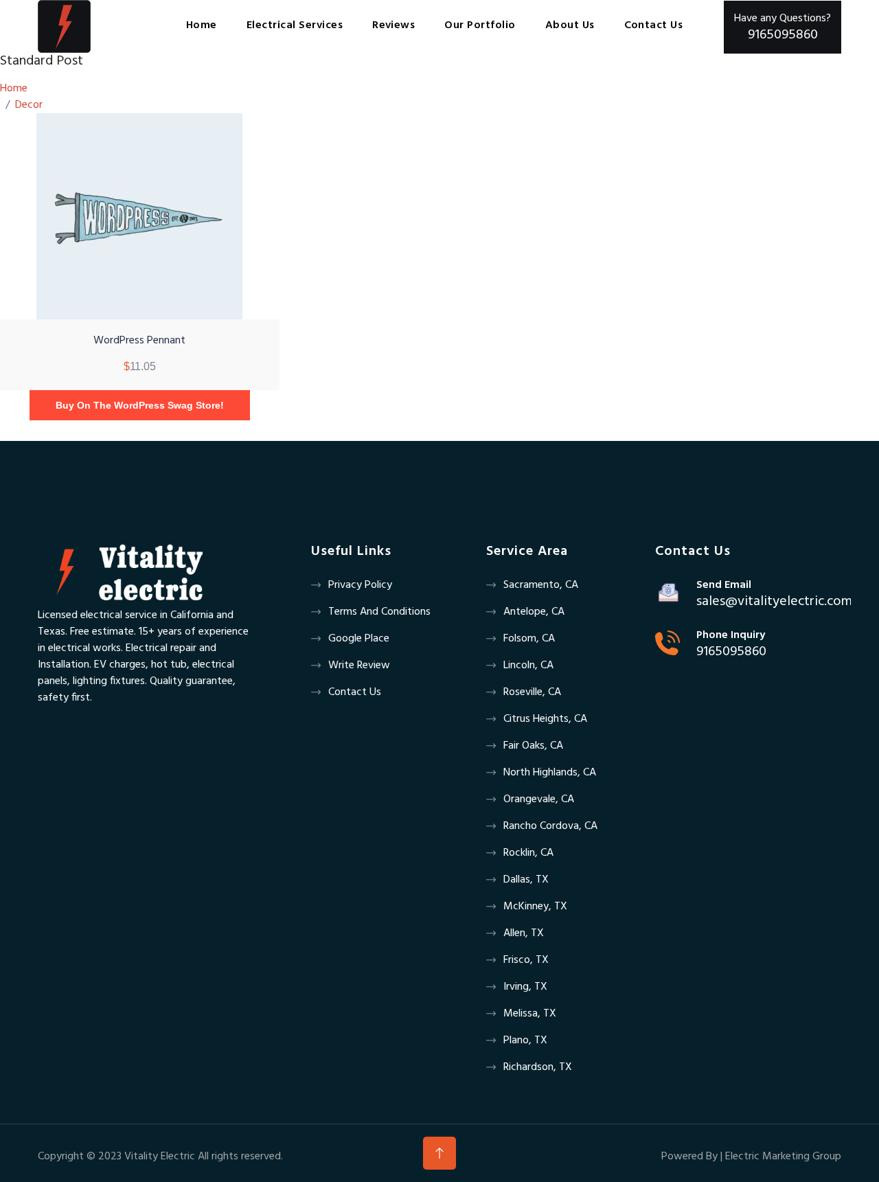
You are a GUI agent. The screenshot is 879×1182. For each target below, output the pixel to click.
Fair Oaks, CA (533, 746)
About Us (570, 25)
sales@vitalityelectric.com (774, 602)
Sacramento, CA (540, 585)
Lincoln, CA (528, 665)
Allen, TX (523, 933)
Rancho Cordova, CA (550, 826)
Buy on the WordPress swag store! (140, 405)
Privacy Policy (360, 585)
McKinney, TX (535, 906)
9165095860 (731, 652)
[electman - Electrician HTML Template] (120, 572)
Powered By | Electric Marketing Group (751, 1157)
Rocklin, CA (528, 853)
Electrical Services (295, 25)
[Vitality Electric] (64, 27)
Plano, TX (525, 1040)
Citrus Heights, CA (545, 719)
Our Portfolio (479, 25)
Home (201, 25)
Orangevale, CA (538, 799)
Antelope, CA (533, 612)
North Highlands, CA (549, 772)
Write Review (359, 665)
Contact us (653, 25)
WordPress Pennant (139, 341)
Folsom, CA (529, 638)
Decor (29, 105)
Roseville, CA (532, 692)
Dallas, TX (526, 880)
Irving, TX (525, 987)
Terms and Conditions (379, 612)
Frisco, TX (526, 960)
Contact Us (354, 692)
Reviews (393, 25)
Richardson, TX (537, 1067)
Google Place (358, 638)
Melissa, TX (529, 1013)
